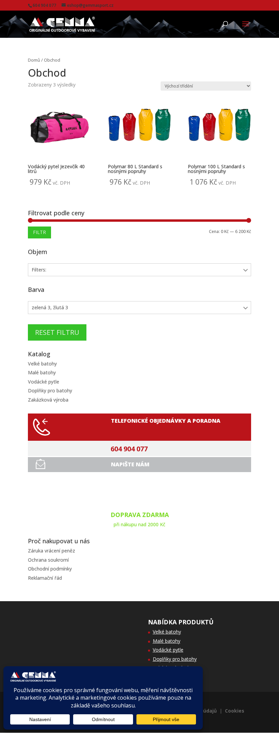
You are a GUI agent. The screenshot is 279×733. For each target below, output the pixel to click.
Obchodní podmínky (50, 568)
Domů (34, 60)
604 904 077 (129, 449)
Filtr (39, 232)
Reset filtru (57, 332)
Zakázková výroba (48, 399)
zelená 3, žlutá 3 (50, 307)
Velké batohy (42, 363)
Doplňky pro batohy (50, 390)
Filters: (39, 269)
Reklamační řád (45, 578)
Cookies (234, 710)
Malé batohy (42, 372)
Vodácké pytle (43, 381)
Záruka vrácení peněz (51, 550)
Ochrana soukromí (48, 560)
